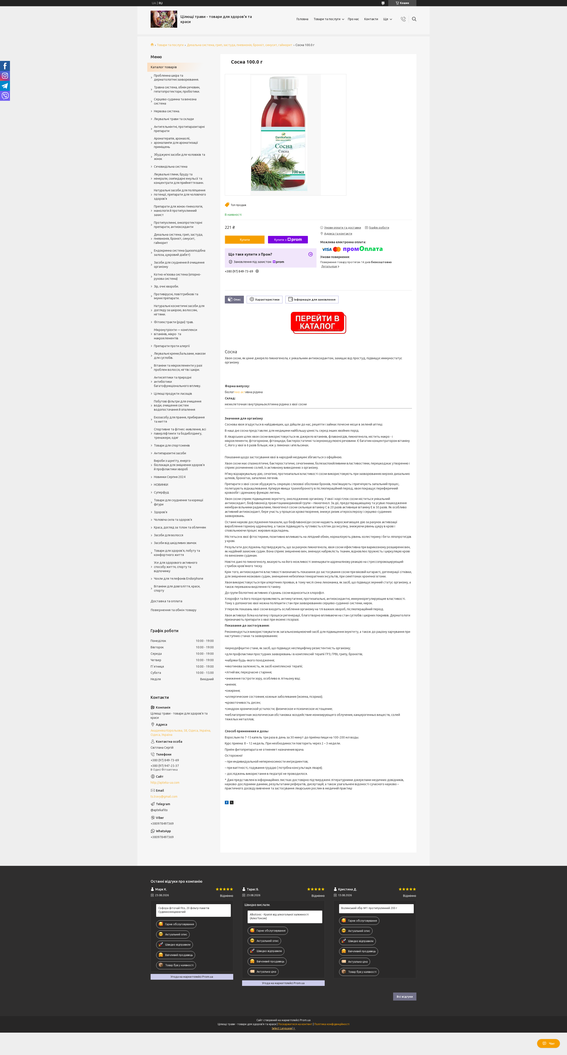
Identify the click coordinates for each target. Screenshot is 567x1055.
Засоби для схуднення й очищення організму (179, 264)
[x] (231, 803)
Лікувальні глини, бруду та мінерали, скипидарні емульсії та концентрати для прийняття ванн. (179, 179)
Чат (552, 1043)
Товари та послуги (327, 19)
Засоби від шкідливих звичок (175, 543)
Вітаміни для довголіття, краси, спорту (177, 588)
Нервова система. (167, 111)
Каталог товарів (164, 67)
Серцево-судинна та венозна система (175, 101)
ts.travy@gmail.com (164, 796)
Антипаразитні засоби (170, 453)
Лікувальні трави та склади (174, 119)
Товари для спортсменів (172, 445)
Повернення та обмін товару (173, 610)
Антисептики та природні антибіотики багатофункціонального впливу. (177, 382)
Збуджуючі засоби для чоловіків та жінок (179, 157)
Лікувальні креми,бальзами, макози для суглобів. (180, 355)
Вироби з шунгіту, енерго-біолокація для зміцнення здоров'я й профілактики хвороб (179, 465)
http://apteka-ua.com (165, 782)
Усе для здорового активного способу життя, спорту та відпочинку (175, 567)
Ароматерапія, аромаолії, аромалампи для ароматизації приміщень (176, 143)
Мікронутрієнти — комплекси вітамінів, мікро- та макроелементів (175, 334)
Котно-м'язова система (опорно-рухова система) (177, 276)
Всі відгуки (405, 996)
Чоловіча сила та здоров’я (173, 519)
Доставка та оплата (166, 601)
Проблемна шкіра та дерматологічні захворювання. (176, 78)
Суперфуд (161, 492)
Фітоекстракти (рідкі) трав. (174, 322)
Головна (302, 19)
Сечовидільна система (170, 166)
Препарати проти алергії (172, 346)
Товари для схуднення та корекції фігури (178, 502)
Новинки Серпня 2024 (169, 477)
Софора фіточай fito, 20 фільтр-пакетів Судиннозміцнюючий (183, 910)
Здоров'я (160, 512)
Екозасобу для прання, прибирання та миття (179, 419)
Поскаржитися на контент (295, 1024)
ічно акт (239, 392)
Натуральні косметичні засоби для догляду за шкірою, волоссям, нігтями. (179, 310)
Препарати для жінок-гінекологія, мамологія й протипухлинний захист (178, 211)
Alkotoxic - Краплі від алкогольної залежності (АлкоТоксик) (279, 916)
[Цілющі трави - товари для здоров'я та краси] (164, 19)
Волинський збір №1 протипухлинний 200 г (369, 908)
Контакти (371, 19)
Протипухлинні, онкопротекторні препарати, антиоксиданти (178, 225)
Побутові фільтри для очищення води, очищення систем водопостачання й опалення (177, 406)
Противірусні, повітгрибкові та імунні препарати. (176, 296)
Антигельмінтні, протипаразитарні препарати (179, 129)
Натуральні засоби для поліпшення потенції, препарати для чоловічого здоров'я (180, 194)
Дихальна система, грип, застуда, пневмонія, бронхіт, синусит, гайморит (239, 45)
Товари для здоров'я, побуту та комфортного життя (177, 553)
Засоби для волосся (168, 535)
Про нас (353, 19)
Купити (245, 239)
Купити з (280, 239)
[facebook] (227, 803)
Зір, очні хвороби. (166, 286)
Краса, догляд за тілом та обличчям (180, 527)
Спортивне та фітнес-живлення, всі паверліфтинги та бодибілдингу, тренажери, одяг (180, 433)
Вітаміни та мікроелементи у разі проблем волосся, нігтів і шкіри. (178, 367)
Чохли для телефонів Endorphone (178, 578)
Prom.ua (305, 1020)
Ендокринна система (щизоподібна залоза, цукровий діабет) (179, 252)
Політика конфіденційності (332, 1024)
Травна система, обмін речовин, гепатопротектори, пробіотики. (177, 89)
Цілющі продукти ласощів (173, 393)
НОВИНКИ (161, 484)
